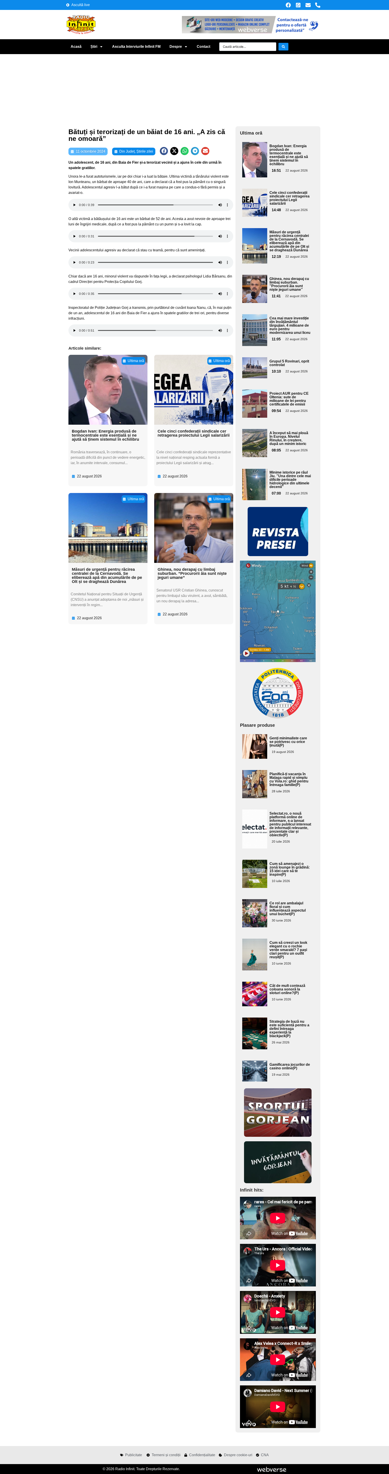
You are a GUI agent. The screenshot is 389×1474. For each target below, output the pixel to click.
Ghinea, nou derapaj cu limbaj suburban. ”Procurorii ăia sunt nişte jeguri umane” (192, 573)
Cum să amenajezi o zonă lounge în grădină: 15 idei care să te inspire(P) (289, 869)
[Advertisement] (194, 87)
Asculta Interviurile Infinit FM (136, 46)
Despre (176, 46)
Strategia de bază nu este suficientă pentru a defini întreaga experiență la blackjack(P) (289, 1029)
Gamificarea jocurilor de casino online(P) (289, 1066)
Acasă (76, 46)
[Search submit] (283, 46)
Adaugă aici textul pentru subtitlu (254, 152)
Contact (203, 46)
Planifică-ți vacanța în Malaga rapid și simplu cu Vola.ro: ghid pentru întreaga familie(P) (288, 779)
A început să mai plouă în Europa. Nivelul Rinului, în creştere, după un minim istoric (288, 438)
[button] (164, 151)
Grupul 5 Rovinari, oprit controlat (289, 363)
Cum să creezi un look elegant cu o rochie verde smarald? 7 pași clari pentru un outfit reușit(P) (288, 950)
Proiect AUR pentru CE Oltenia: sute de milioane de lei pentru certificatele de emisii (289, 399)
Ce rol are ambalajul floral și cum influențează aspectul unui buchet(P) (287, 908)
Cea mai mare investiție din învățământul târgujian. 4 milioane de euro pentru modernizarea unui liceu (289, 325)
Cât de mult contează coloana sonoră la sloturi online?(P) (287, 989)
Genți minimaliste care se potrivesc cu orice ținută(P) (288, 741)
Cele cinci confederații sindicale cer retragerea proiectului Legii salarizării (194, 433)
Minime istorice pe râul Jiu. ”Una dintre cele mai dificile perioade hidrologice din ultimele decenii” (290, 479)
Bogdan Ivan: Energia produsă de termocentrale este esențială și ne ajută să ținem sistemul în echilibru (105, 435)
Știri (93, 46)
